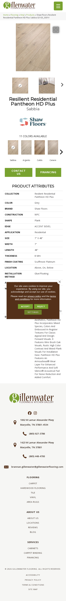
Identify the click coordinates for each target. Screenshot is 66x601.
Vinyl (22, 15)
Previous (4, 84)
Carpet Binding (33, 552)
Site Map (32, 589)
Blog (33, 532)
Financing (33, 557)
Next (61, 84)
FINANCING (48, 172)
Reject (41, 306)
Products (30, 15)
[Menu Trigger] (58, 6)
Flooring (14, 15)
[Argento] (26, 147)
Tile (33, 492)
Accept (25, 306)
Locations (33, 522)
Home (6, 15)
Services (33, 542)
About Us (33, 512)
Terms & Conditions (33, 585)
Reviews (33, 527)
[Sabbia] (13, 147)
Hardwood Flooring (33, 488)
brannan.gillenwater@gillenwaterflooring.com (37, 466)
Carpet (33, 483)
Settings (33, 312)
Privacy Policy (33, 580)
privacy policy (34, 296)
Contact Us (19, 172)
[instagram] (35, 413)
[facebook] (29, 413)
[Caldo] (39, 147)
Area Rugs (33, 501)
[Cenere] (53, 147)
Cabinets (33, 548)
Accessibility (33, 575)
